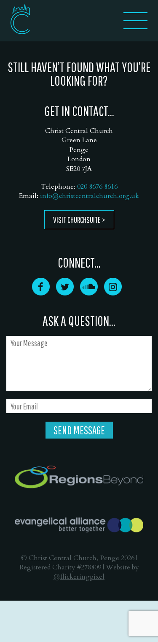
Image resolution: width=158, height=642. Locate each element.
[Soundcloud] (89, 292)
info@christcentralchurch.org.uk (89, 195)
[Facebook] (41, 292)
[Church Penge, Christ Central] (20, 19)
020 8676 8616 (97, 186)
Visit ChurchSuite (77, 220)
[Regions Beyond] (79, 477)
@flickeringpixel (79, 576)
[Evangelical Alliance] (79, 525)
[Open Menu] (135, 26)
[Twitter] (65, 292)
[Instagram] (113, 292)
